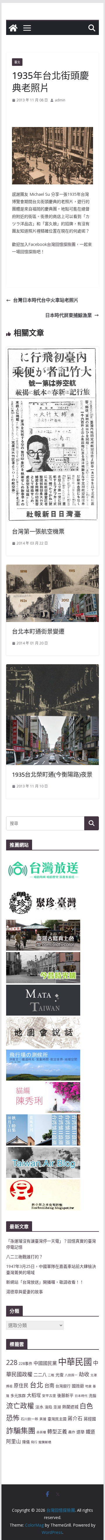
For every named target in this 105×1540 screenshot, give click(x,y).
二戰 (51, 1375)
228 (12, 1362)
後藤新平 (65, 1395)
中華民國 (75, 1362)
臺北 (17, 62)
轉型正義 (57, 1431)
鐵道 (90, 1431)
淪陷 (48, 1406)
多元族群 (18, 1395)
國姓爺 (78, 1386)
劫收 (84, 1374)
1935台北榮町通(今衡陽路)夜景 (52, 774)
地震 (88, 1386)
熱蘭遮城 (70, 1406)
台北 (36, 1384)
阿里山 (13, 1441)
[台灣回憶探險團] (13, 28)
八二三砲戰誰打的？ (24, 1256)
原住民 (21, 1385)
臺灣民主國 (57, 1418)
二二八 (40, 1374)
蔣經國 (90, 1418)
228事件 (25, 1363)
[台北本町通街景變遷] (52, 568)
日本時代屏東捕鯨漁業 (68, 315)
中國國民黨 (45, 1363)
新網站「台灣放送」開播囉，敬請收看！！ (45, 1282)
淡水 (39, 1406)
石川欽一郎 (29, 1418)
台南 (49, 1385)
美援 (42, 1418)
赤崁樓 (41, 1432)
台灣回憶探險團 (61, 244)
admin (60, 100)
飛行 (34, 1442)
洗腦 (92, 1395)
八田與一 (71, 1375)
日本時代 (81, 1396)
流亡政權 (20, 1405)
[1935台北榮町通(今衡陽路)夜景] (52, 668)
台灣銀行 (63, 1386)
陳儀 (26, 1441)
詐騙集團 (20, 1430)
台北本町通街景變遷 (38, 631)
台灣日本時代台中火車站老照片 (45, 300)
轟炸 (71, 1432)
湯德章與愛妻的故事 (24, 1291)
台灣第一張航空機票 (38, 531)
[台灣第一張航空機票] (52, 351)
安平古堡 (49, 1395)
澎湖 (57, 1406)
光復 (59, 1374)
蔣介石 (75, 1418)
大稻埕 (34, 1395)
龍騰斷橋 (44, 1442)
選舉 (80, 1432)
